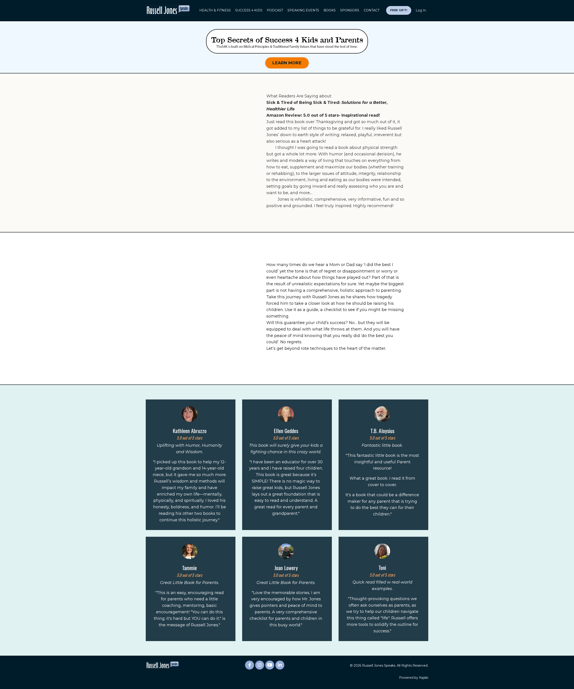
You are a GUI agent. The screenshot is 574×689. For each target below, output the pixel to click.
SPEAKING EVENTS (303, 10)
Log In (421, 10)
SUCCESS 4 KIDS (248, 10)
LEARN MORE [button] (287, 62)
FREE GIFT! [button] (398, 10)
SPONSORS (349, 10)
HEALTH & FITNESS (215, 10)
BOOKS (330, 10)
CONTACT (371, 10)
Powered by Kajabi (413, 678)
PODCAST (275, 10)
